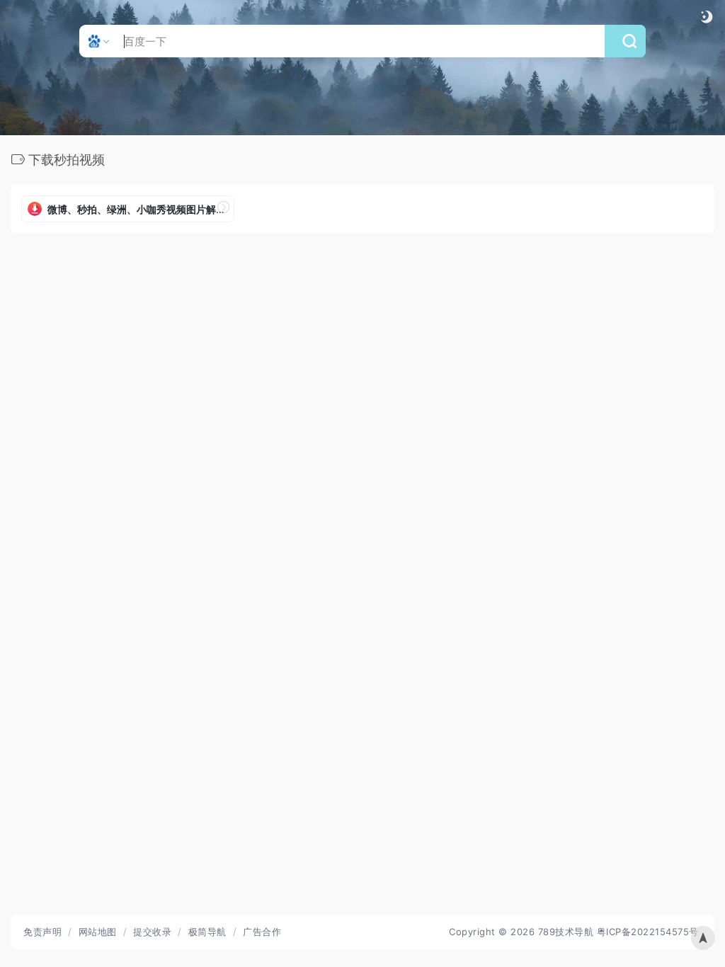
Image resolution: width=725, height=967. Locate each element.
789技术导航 (566, 931)
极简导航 (207, 931)
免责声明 (42, 931)
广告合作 (262, 931)
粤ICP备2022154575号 (648, 931)
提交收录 (152, 931)
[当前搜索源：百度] (99, 41)
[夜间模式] (707, 16)
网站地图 (98, 931)
